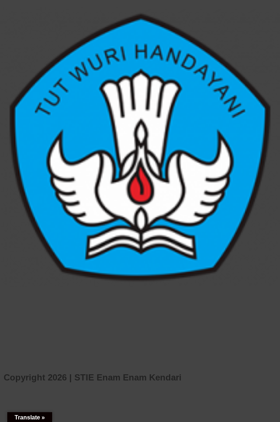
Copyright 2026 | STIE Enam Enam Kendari (93, 377)
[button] (7, 147)
